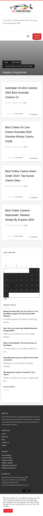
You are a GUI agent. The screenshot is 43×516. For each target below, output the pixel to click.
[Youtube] (39, 28)
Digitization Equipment (9, 465)
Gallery (4, 445)
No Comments (33, 114)
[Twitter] (32, 28)
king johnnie (19, 114)
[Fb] (29, 28)
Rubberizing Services (9, 468)
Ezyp (25, 103)
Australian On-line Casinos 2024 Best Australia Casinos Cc (21, 92)
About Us (5, 437)
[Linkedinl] (36, 28)
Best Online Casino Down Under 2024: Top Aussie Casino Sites (20, 176)
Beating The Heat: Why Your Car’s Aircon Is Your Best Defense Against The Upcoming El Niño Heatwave (20, 313)
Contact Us (5, 442)
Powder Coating (7, 460)
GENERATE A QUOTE (37, 37)
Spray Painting (7, 458)
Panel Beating (6, 455)
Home (4, 434)
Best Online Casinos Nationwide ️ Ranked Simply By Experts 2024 (19, 215)
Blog (3, 440)
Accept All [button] (8, 511)
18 (11, 285)
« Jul (5, 299)
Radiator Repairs (7, 463)
